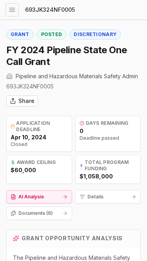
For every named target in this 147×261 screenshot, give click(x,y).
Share (26, 100)
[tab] (39, 196)
